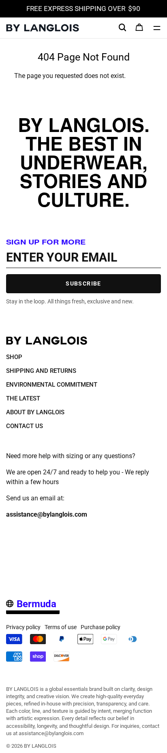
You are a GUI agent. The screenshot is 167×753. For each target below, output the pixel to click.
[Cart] (139, 28)
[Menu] (157, 28)
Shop (14, 357)
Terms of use (61, 627)
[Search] (122, 27)
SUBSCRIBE (83, 283)
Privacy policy (23, 627)
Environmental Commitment (51, 384)
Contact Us (24, 426)
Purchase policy (100, 627)
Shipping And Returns (41, 370)
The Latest (23, 398)
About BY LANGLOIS (35, 412)
